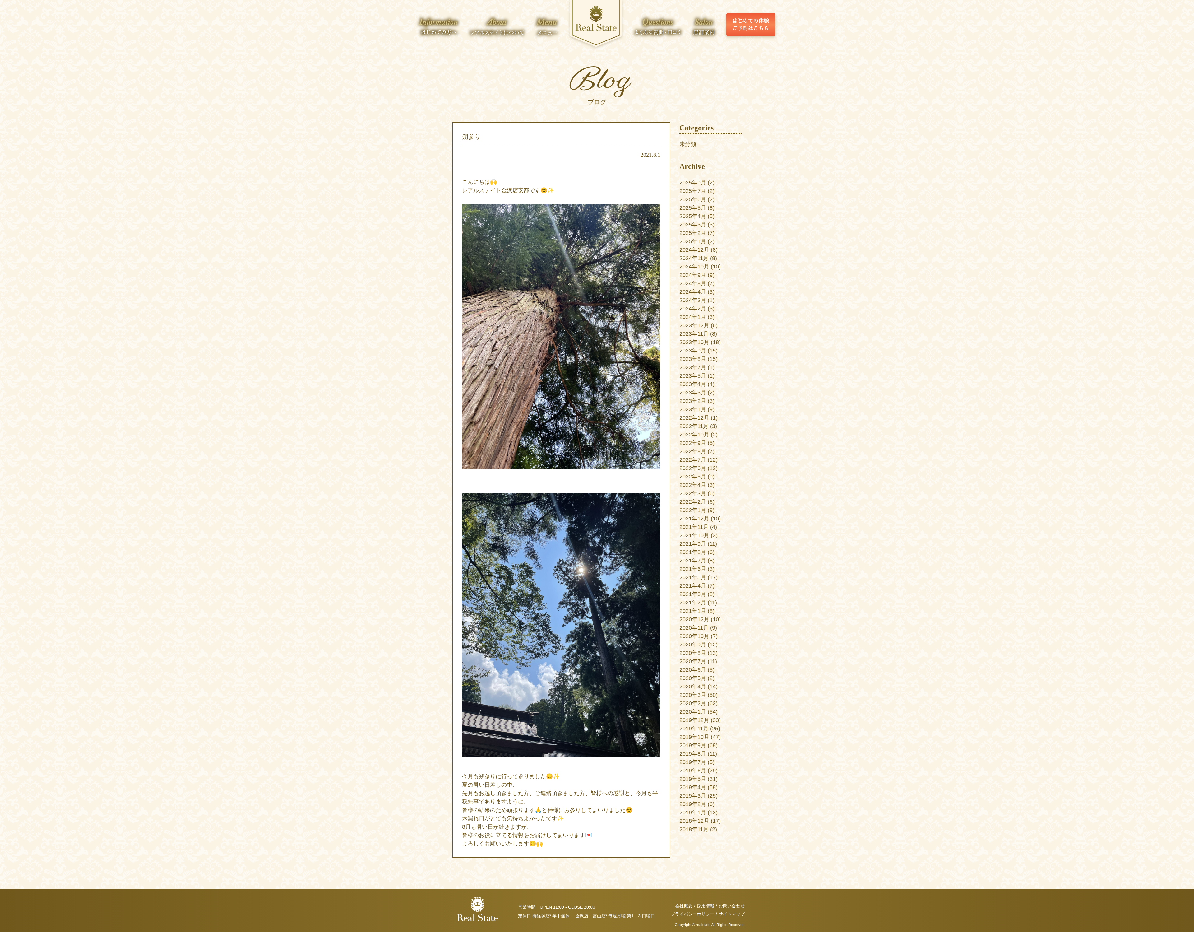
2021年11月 (694, 527)
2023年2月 (692, 401)
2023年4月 (692, 384)
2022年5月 (692, 476)
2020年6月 (692, 670)
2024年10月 (694, 266)
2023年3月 (692, 392)
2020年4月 (692, 686)
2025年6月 (692, 199)
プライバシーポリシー (692, 913)
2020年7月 (692, 661)
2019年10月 (694, 737)
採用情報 (705, 905)
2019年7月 (692, 762)
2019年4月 (692, 787)
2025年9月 (692, 182)
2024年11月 (694, 258)
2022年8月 (692, 451)
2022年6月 (692, 468)
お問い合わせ (732, 905)
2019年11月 (694, 728)
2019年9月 (692, 745)
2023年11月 (694, 334)
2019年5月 (692, 779)
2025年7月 (692, 191)
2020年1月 (692, 712)
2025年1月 (692, 241)
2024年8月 (692, 283)
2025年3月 (692, 224)
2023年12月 (694, 325)
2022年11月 (694, 426)
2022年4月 (692, 485)
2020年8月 (692, 653)
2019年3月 (692, 796)
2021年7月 (692, 560)
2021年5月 (692, 577)
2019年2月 (692, 804)
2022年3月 (692, 493)
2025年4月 (692, 216)
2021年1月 (692, 611)
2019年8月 (692, 754)
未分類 (687, 144)
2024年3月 (692, 300)
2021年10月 (694, 535)
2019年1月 (692, 812)
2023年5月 (692, 376)
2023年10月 (694, 342)
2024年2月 (692, 308)
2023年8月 (692, 359)
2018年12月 (694, 821)
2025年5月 (692, 208)
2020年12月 (694, 619)
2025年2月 (692, 233)
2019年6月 (692, 770)
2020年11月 (694, 628)
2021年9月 (692, 544)
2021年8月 (692, 552)
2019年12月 (694, 720)
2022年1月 (692, 510)
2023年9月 (692, 350)
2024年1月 (692, 317)
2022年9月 (692, 443)
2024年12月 (694, 250)
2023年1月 (692, 409)
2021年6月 (692, 569)
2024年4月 (692, 292)
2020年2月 (692, 703)
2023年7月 (692, 367)
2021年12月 (694, 518)
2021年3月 (692, 594)
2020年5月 (692, 678)
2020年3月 (692, 695)
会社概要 (683, 905)
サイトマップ (732, 913)
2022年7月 (692, 460)
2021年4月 (692, 586)
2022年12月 (694, 418)
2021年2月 (692, 602)
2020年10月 (694, 636)
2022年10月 (694, 434)
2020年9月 (692, 644)
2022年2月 (692, 502)
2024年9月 (692, 275)
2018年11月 (694, 829)
